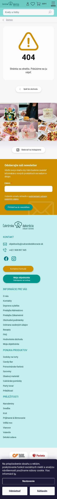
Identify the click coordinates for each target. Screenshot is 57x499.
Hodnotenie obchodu (13, 339)
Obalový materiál (11, 376)
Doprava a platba (11, 305)
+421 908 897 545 (17, 250)
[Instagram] (13, 258)
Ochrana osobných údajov (15, 325)
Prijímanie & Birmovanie (14, 418)
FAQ (5, 334)
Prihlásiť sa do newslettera (18, 207)
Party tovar (8, 386)
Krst (5, 413)
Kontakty (7, 301)
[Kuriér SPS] (18, 456)
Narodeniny (8, 403)
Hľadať (50, 12)
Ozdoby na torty (10, 357)
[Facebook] (5, 258)
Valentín (7, 432)
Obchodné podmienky (13, 320)
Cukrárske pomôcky (12, 381)
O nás (6, 296)
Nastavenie (28, 481)
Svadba (6, 408)
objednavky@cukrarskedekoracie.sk (26, 244)
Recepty (7, 330)
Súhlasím (42, 491)
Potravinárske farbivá (13, 366)
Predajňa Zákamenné (13, 315)
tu (15, 473)
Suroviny (7, 371)
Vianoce (7, 427)
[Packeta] (39, 456)
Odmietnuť (15, 491)
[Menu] (53, 4)
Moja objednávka (11, 344)
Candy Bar (8, 362)
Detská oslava (9, 437)
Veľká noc (7, 423)
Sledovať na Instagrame (31, 150)
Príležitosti (8, 390)
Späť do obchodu (31, 89)
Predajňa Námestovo (13, 310)
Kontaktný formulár (18, 269)
